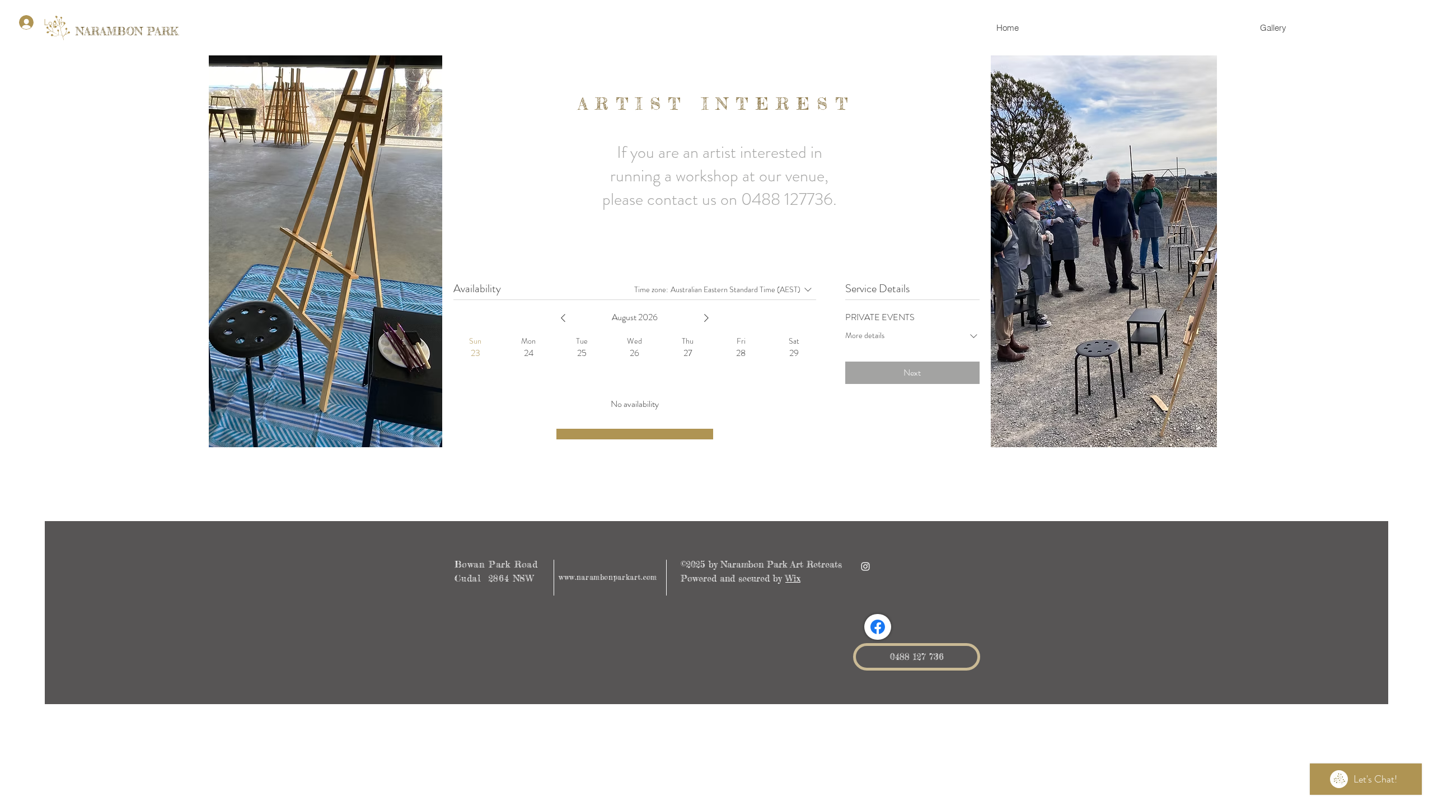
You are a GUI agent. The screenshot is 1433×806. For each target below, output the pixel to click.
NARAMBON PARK (127, 31)
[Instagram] (865, 566)
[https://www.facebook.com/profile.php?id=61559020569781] (877, 627)
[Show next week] (706, 318)
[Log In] (24, 22)
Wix (792, 578)
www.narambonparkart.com (608, 577)
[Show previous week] (563, 318)
